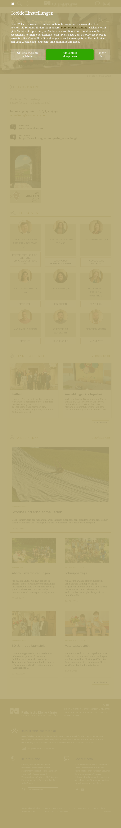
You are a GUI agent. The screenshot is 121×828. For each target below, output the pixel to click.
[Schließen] (60, 4)
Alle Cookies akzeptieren (70, 54)
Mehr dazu (102, 54)
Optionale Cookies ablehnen (28, 54)
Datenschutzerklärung (74, 27)
